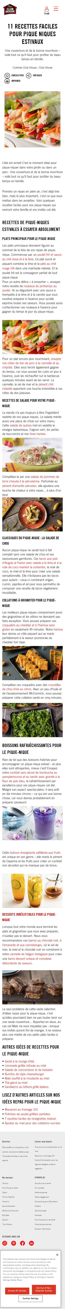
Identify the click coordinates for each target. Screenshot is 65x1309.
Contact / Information (43, 1229)
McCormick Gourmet (10, 1211)
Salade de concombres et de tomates (29, 1070)
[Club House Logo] (9, 16)
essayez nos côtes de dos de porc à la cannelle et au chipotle (31, 363)
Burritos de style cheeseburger (24, 1074)
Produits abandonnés (43, 1224)
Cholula (5, 1183)
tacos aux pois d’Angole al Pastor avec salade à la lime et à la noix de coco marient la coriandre (32, 563)
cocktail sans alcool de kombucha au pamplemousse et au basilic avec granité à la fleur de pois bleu (31, 777)
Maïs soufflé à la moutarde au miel (27, 1078)
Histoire (38, 1206)
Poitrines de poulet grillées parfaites (27, 1114)
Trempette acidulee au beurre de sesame (15, 1158)
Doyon (4, 1192)
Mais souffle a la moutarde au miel (15, 1147)
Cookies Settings (31, 1299)
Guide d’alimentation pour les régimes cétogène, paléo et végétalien (46, 1164)
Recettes (6, 1142)
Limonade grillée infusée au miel (25, 1065)
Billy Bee (5, 1215)
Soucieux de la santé (43, 1183)
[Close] (57, 1254)
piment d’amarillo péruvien (19, 486)
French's (5, 1201)
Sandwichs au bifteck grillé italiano (27, 1087)
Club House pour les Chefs (45, 1220)
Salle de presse (40, 1211)
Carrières (38, 1215)
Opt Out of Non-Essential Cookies (44, 1289)
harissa (58, 629)
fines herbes (38, 434)
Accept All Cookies (17, 1291)
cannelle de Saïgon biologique (29, 954)
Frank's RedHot (8, 1197)
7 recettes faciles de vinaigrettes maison (30, 1118)
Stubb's (5, 1220)
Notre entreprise (41, 1192)
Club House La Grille (10, 1188)
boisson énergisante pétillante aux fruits (35, 852)
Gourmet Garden (8, 1206)
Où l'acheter (39, 1188)
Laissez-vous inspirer (43, 1142)
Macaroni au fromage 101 (21, 1109)
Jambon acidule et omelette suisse (15, 1152)
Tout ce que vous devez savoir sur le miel (48, 1149)
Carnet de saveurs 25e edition (46, 1201)
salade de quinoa (21, 425)
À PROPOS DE (40, 1178)
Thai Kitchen (7, 1224)
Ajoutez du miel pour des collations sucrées (32, 1123)
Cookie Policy (16, 1280)
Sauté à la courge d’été (19, 1061)
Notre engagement (42, 1197)
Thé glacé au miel (16, 1082)
